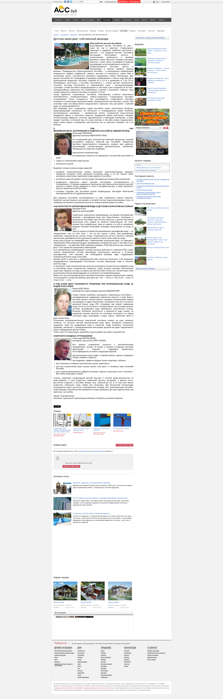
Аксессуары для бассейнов (146, 170)
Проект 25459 (113, 602)
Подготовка (81, 653)
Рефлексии (127, 661)
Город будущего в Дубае (144, 190)
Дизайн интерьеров (60, 655)
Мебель (153, 20)
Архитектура (127, 20)
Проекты (80, 657)
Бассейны (73, 35)
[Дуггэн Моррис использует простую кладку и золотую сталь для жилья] (154, 154)
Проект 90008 (86, 602)
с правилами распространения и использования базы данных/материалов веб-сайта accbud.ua (81, 688)
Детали (126, 666)
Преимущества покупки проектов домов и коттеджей (73, 23)
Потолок (80, 670)
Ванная (144, 20)
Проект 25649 (58, 602)
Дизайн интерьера (87, 20)
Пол (79, 668)
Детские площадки (106, 664)
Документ (57, 661)
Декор (56, 657)
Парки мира (104, 677)
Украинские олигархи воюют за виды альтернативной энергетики (148, 193)
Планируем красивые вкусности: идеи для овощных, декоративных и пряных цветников (157, 221)
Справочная (127, 653)
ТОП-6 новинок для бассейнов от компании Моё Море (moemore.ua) (100, 498)
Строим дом (81, 650)
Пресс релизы (151, 659)
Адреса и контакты (152, 655)
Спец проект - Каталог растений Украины (150, 37)
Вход (157, 1)
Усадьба (117, 20)
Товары (67, 20)
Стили (102, 650)
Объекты (103, 655)
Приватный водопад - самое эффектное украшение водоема (158, 80)
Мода (55, 659)
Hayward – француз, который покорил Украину (91, 483)
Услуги (75, 20)
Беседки (103, 661)
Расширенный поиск (111, 1)
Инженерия (81, 672)
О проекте (152, 647)
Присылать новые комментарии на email (78, 463)
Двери (79, 666)
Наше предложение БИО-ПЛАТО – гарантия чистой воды (157, 51)
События (126, 650)
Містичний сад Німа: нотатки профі (158, 209)
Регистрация (166, 1)
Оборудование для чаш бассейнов (148, 167)
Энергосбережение (83, 677)
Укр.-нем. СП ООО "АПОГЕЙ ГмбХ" (59, 435)
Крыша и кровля (82, 661)
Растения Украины (106, 675)
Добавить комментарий (71, 466)
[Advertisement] (93, 551)
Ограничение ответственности (156, 653)
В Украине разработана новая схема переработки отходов (148, 197)
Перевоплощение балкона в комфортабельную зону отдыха (116, 23)
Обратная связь (152, 657)
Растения (103, 672)
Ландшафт (107, 20)
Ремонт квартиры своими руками (64, 653)
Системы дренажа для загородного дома (155, 99)
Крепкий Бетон (78, 432)
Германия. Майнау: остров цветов (157, 258)
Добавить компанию (153, 650)
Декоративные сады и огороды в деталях (155, 229)
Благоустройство (106, 657)
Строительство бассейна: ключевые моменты (91, 513)
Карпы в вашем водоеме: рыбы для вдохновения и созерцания (157, 90)
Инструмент (104, 670)
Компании (58, 20)
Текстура (126, 664)
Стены (79, 659)
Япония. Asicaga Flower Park (158, 247)
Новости (162, 20)
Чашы (138, 165)
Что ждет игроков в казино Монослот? (154, 23)
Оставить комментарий (124, 445)
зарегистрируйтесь (98, 451)
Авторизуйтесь (84, 451)
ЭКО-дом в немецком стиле (145, 183)
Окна (79, 664)
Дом (98, 20)
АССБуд (56, 35)
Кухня (137, 20)
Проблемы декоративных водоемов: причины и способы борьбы (156, 60)
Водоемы (103, 668)
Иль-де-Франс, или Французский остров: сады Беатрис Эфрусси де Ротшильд (157, 241)
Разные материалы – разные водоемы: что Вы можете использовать (158, 70)
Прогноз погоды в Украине (145, 268)
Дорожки (103, 659)
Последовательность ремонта (63, 650)
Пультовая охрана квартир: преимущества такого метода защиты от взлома (82, 27)
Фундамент (81, 655)
